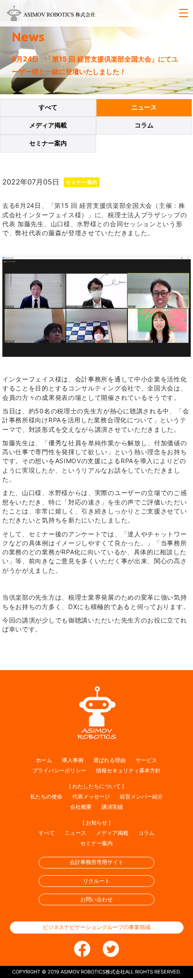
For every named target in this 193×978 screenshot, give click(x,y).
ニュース (144, 107)
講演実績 (112, 806)
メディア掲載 (48, 125)
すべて (48, 107)
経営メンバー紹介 (141, 796)
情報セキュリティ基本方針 (128, 770)
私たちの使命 (46, 796)
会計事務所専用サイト (96, 862)
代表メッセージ (91, 796)
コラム (144, 125)
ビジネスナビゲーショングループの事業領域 (96, 927)
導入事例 (72, 760)
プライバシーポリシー (59, 770)
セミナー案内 (48, 143)
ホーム (44, 760)
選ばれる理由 (109, 760)
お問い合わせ (96, 899)
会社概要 (81, 806)
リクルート (96, 880)
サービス (146, 760)
